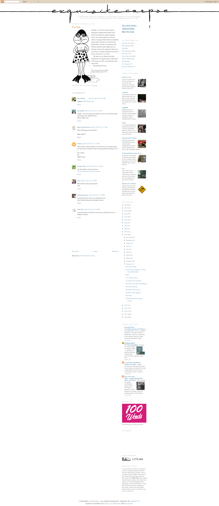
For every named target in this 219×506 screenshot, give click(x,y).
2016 (126, 232)
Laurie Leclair (126, 43)
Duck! (127, 275)
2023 (126, 214)
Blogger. (129, 504)
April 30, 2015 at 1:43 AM (95, 166)
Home (95, 251)
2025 (126, 208)
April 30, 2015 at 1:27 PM (89, 181)
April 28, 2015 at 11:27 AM (98, 127)
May (127, 252)
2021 (126, 220)
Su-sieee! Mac (81, 166)
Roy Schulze (81, 98)
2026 (126, 205)
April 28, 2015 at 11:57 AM (91, 144)
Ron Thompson (127, 51)
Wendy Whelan (127, 59)
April (128, 255)
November (129, 237)
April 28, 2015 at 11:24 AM (93, 111)
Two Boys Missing (131, 287)
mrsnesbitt (80, 111)
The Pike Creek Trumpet (133, 292)
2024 (126, 211)
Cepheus (124, 92)
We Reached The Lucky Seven (131, 153)
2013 (126, 308)
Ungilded (125, 107)
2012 (126, 311)
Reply (79, 104)
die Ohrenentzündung (131, 345)
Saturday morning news (133, 290)
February (129, 261)
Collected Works (128, 28)
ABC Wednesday (88, 101)
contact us (134, 489)
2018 (126, 229)
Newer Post (75, 251)
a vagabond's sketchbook (132, 362)
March (128, 258)
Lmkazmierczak (82, 195)
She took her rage (131, 267)
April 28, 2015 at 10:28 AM (97, 98)
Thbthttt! (135, 501)
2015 (126, 235)
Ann (78, 180)
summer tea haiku (130, 364)
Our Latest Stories (129, 25)
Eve (123, 168)
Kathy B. (125, 53)
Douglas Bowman (112, 504)
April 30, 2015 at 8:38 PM (92, 209)
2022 (126, 217)
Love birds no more (132, 278)
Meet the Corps (128, 31)
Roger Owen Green (83, 127)
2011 (126, 314)
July (127, 246)
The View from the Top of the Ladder (88, 171)
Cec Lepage (125, 64)
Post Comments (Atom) (87, 256)
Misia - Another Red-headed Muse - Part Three (133, 379)
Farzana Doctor (129, 327)
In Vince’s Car (126, 77)
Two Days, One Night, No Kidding (136, 284)
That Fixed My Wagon (129, 138)
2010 (126, 317)
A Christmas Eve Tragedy (133, 281)
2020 (126, 223)
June (127, 249)
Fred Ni (124, 61)
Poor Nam (76, 27)
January (128, 264)
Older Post (115, 251)
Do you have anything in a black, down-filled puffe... (136, 271)
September (129, 240)
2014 (126, 305)
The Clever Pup (129, 376)
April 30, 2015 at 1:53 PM (97, 195)
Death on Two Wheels (129, 183)
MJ (123, 48)
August (128, 243)
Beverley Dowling (127, 66)
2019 (126, 226)
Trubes (79, 143)
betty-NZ (80, 209)
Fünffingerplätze (129, 343)
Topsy (124, 123)
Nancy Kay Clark (127, 56)
